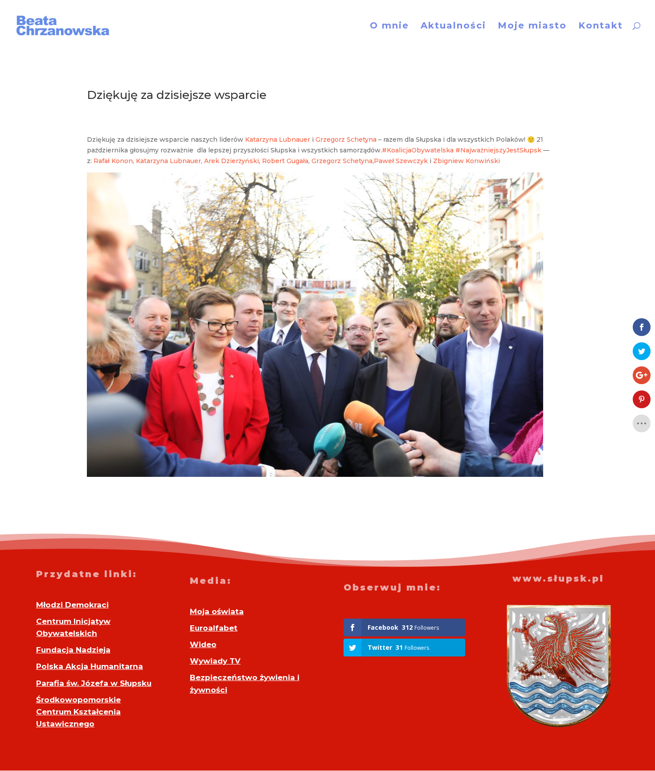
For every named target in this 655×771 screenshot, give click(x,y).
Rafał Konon (113, 161)
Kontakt (600, 26)
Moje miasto (532, 26)
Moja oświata (217, 611)
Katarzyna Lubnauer (277, 139)
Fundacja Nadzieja (73, 649)
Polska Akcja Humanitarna (89, 666)
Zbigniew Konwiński (466, 161)
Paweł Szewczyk (401, 161)
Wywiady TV (215, 660)
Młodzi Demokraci (72, 604)
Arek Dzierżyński (231, 161)
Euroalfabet (213, 627)
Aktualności (453, 26)
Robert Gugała (285, 161)
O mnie (389, 26)
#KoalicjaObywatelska (418, 150)
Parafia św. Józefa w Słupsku (93, 683)
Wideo (203, 644)
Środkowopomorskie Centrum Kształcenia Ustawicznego (78, 711)
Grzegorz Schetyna (346, 139)
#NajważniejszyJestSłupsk (498, 150)
